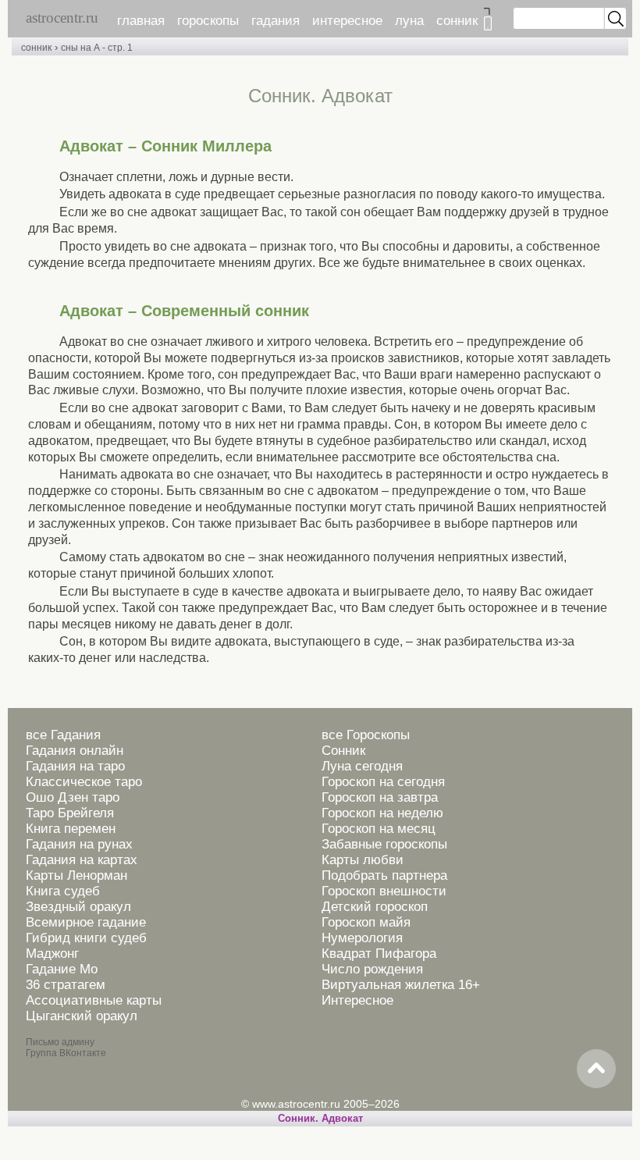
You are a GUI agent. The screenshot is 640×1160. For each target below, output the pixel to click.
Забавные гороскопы (384, 844)
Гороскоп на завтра (380, 797)
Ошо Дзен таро (72, 797)
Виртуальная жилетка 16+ (401, 984)
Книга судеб (63, 891)
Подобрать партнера (384, 875)
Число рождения (372, 969)
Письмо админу (60, 1042)
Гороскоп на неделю (382, 813)
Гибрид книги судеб (86, 937)
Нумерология (362, 937)
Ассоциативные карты (94, 1000)
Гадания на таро (75, 766)
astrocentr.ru (62, 17)
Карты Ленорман (76, 875)
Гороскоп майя (366, 922)
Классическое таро (84, 781)
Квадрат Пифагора (379, 953)
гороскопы (208, 20)
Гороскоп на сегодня (383, 781)
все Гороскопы (366, 735)
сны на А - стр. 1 (97, 47)
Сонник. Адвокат (320, 1118)
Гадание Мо (62, 969)
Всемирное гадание (86, 922)
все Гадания (63, 735)
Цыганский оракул (81, 1016)
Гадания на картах (81, 859)
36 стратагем (65, 984)
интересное (347, 20)
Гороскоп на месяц (379, 828)
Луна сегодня (362, 766)
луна (409, 20)
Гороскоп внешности (384, 891)
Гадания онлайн (74, 750)
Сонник (343, 750)
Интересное (357, 1000)
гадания (275, 20)
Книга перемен (71, 828)
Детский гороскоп (375, 906)
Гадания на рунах (79, 844)
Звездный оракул (78, 906)
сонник (457, 20)
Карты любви (363, 859)
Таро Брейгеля (70, 813)
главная (141, 20)
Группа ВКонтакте (66, 1053)
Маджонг (52, 953)
